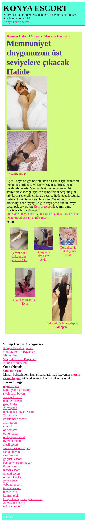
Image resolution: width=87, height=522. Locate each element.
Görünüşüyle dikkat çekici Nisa (68, 251)
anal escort (45, 213)
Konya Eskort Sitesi (16, 22)
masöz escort (40, 217)
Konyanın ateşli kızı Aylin (43, 255)
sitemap (8, 516)
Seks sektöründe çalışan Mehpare (62, 325)
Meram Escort (55, 36)
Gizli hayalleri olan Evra (25, 301)
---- (9, 177)
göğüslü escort (63, 213)
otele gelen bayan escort (22, 213)
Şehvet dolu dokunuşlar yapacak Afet (19, 256)
